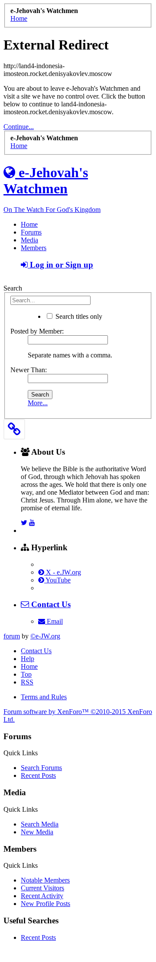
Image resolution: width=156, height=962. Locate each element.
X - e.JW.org (62, 572)
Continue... (18, 126)
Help (27, 658)
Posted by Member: (37, 331)
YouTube (57, 580)
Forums (31, 232)
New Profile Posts (45, 903)
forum (11, 636)
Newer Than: (28, 370)
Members (33, 247)
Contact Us (36, 651)
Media (29, 240)
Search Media (39, 824)
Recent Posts (38, 775)
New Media (37, 832)
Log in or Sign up (60, 264)
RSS (27, 682)
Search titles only (78, 316)
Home (29, 224)
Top (26, 674)
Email (54, 621)
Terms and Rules (44, 697)
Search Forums (41, 767)
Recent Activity (42, 895)
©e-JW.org (45, 636)
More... (38, 403)
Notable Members (45, 880)
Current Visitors (42, 888)
